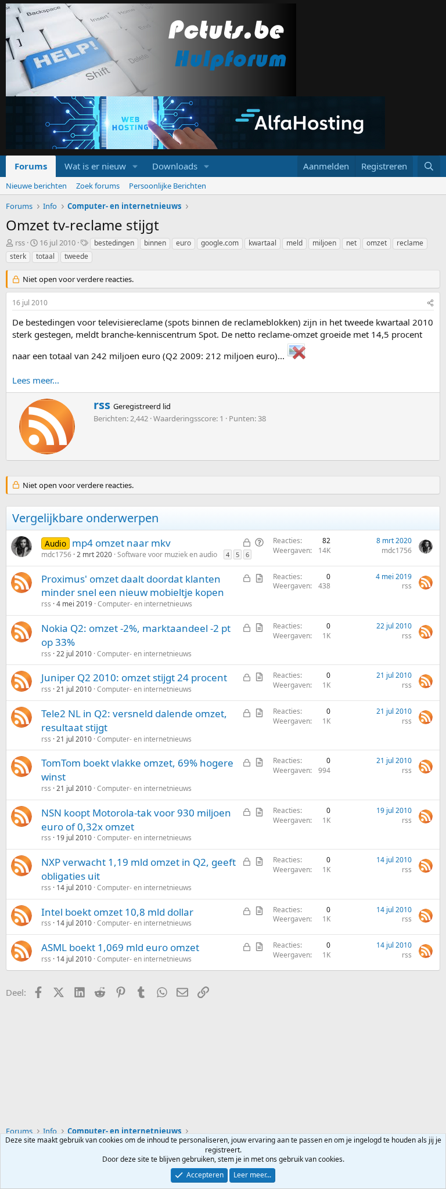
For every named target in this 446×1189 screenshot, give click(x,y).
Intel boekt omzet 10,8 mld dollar (117, 912)
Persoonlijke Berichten (167, 185)
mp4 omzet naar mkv (121, 543)
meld (294, 243)
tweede (76, 256)
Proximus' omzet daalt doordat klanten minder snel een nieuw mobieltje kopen (132, 585)
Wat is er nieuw (95, 166)
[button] (135, 166)
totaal (45, 256)
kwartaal (262, 243)
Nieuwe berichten (36, 185)
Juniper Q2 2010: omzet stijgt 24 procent (134, 677)
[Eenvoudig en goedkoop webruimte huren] (195, 124)
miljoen (324, 243)
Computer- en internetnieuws (145, 604)
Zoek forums (98, 185)
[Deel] (430, 303)
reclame (410, 243)
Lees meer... (35, 380)
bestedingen (114, 243)
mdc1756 (56, 554)
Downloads (174, 166)
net (351, 243)
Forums (31, 166)
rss (20, 242)
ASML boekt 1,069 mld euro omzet (120, 947)
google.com (220, 243)
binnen (155, 243)
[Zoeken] (429, 166)
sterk (18, 256)
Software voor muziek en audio (167, 554)
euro (183, 243)
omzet (376, 243)
